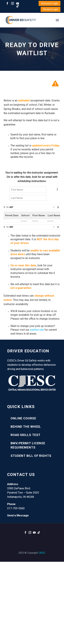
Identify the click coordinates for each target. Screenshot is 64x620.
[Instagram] (12, 3)
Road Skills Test (25, 435)
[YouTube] (17, 3)
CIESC (42, 552)
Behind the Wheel (26, 426)
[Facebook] (7, 3)
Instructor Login (49, 3)
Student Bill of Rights (31, 455)
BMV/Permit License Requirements (28, 445)
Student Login (50, 9)
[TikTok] (17, 6)
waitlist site (37, 329)
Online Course (23, 418)
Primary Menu (57, 20)
